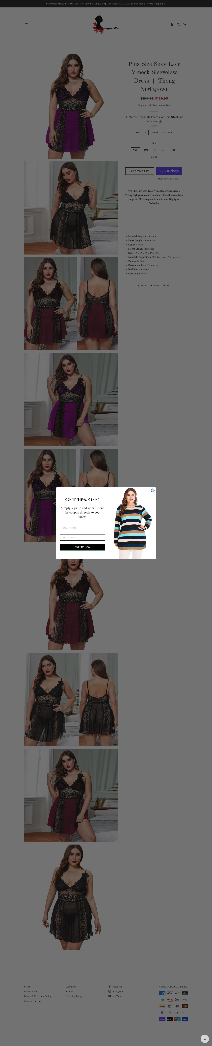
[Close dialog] (152, 490)
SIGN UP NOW (82, 547)
